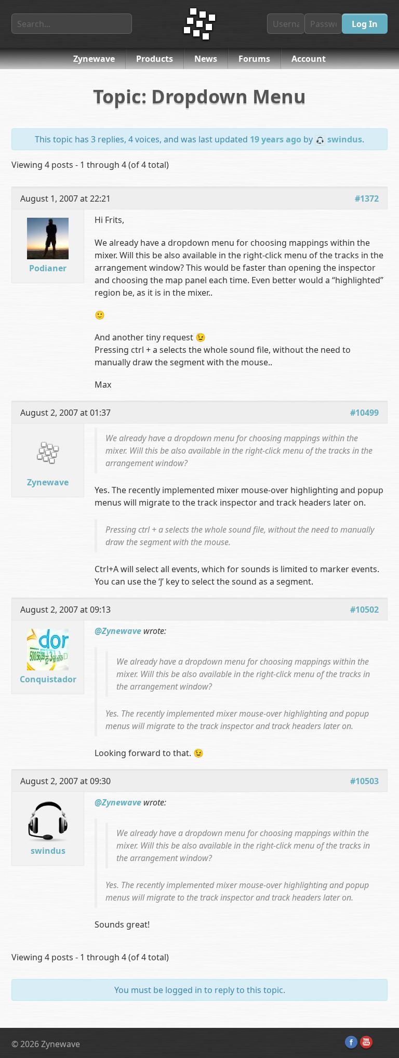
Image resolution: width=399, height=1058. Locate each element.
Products (154, 58)
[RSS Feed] (381, 1043)
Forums (254, 58)
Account (308, 58)
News (205, 58)
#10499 (364, 412)
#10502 (364, 609)
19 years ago (275, 139)
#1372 (367, 198)
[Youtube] (366, 1043)
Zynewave (94, 58)
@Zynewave (118, 631)
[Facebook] (351, 1043)
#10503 (364, 781)
